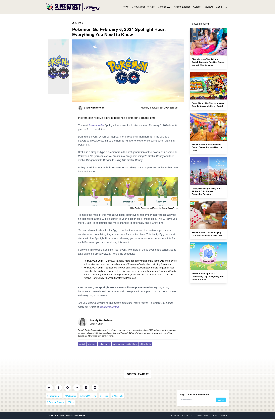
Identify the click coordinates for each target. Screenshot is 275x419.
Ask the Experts (182, 7)
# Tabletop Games (55, 402)
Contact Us (187, 415)
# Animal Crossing (88, 396)
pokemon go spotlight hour (125, 344)
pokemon (92, 344)
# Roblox (104, 396)
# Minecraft (117, 396)
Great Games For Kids (143, 7)
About (219, 7)
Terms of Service (219, 415)
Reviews (208, 7)
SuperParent (54, 415)
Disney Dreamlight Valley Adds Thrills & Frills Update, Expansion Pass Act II (207, 191)
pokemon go (104, 344)
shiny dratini (145, 344)
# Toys (70, 402)
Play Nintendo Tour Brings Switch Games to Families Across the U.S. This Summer (208, 62)
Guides (197, 7)
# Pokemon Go (54, 396)
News (125, 7)
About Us (175, 415)
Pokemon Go (96, 125)
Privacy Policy (202, 415)
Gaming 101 (164, 7)
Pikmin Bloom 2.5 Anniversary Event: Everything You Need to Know (207, 147)
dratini (82, 344)
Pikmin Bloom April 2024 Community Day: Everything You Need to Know (208, 276)
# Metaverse (70, 396)
